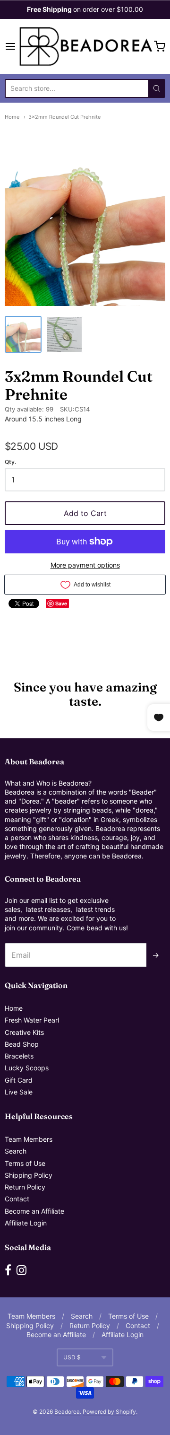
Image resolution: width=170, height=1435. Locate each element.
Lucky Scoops (27, 1068)
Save (61, 603)
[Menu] (10, 46)
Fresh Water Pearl (32, 1020)
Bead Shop (22, 1044)
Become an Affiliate (34, 1211)
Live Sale (19, 1092)
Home (12, 117)
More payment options (85, 565)
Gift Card (19, 1080)
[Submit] (156, 88)
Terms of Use (25, 1163)
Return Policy (25, 1187)
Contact (17, 1199)
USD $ (72, 1357)
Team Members (28, 1139)
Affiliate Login (26, 1223)
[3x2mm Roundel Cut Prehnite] (23, 334)
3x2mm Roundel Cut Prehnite (64, 117)
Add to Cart (85, 513)
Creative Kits (24, 1032)
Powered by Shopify (109, 1411)
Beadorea (67, 1411)
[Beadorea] (85, 47)
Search (15, 1151)
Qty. (10, 462)
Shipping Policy (28, 1175)
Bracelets (19, 1056)
